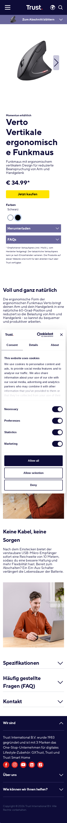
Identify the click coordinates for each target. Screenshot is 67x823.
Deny (33, 485)
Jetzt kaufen (27, 194)
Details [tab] (33, 344)
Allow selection (33, 472)
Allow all (33, 460)
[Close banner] (61, 334)
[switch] (57, 421)
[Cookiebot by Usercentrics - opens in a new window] (39, 334)
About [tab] (55, 344)
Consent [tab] (12, 344)
